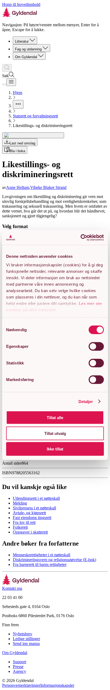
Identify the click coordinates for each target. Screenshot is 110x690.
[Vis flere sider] (18, 104)
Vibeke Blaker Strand (48, 187)
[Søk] (7, 68)
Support (19, 661)
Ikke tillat (55, 449)
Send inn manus (26, 643)
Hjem (17, 92)
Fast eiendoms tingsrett (32, 517)
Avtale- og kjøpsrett (29, 512)
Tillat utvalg (55, 433)
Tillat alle (55, 417)
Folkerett (20, 527)
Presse (18, 666)
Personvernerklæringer (21, 685)
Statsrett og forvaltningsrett (35, 116)
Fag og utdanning (28, 49)
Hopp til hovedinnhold (21, 4)
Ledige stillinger (26, 638)
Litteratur (22, 41)
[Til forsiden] (20, 583)
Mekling (20, 503)
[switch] (96, 346)
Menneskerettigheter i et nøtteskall (41, 555)
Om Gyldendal (26, 57)
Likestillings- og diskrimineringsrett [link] (42, 125)
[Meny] (11, 82)
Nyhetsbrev (22, 634)
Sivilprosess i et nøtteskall (34, 508)
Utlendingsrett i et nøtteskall (36, 498)
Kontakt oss (12, 588)
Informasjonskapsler (57, 685)
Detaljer (85, 401)
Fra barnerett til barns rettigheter (39, 564)
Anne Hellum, (18, 187)
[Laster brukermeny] (4, 84)
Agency (19, 671)
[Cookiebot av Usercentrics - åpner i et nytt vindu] (80, 237)
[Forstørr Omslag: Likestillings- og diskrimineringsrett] (33, 135)
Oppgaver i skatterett (30, 532)
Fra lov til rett (24, 522)
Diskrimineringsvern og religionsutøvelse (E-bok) (54, 559)
